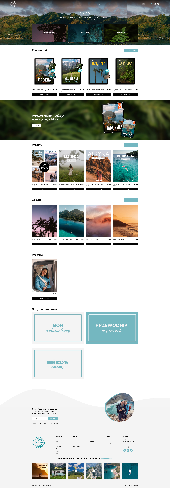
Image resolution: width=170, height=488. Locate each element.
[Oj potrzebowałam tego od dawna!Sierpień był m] (40, 471)
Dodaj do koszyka (44, 243)
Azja (74, 439)
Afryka (74, 443)
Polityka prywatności (61, 453)
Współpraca (86, 4)
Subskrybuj (53, 418)
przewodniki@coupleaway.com (130, 441)
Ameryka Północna (77, 446)
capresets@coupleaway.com (130, 443)
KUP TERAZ (37, 125)
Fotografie (109, 443)
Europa (74, 441)
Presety (108, 441)
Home (59, 4)
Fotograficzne (93, 439)
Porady (73, 4)
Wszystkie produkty (131, 50)
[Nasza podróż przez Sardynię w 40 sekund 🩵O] (112, 471)
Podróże (58, 439)
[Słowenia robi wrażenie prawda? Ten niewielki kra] (76, 471)
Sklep (98, 4)
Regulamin (58, 451)
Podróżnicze (92, 441)
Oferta (93, 4)
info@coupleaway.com (128, 439)
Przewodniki (109, 439)
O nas (79, 4)
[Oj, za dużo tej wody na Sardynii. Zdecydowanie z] (130, 471)
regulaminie (36, 424)
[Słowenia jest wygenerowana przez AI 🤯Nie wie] (94, 471)
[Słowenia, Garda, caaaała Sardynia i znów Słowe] (58, 471)
